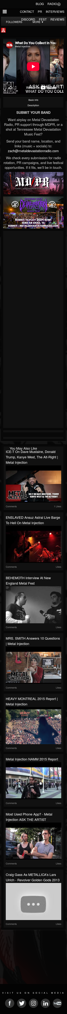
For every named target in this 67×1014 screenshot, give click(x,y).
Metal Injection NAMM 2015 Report (32, 759)
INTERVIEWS (55, 11)
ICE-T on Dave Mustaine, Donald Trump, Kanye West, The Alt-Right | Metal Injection (32, 457)
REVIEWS (57, 19)
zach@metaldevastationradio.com (33, 150)
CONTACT (27, 11)
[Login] (59, 4)
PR (40, 11)
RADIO (52, 4)
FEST (43, 19)
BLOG (40, 4)
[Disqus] (33, 281)
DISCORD (28, 19)
